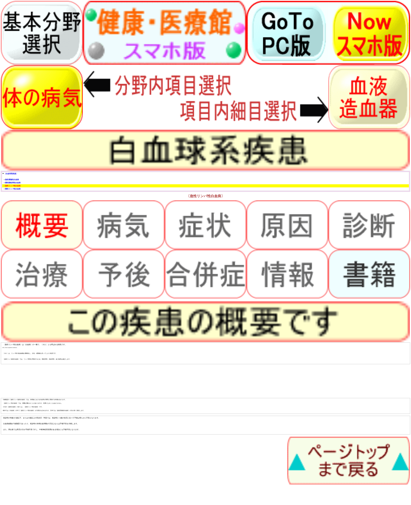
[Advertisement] (65, 381)
